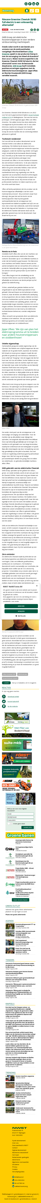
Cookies (15, 1169)
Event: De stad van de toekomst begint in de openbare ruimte (23, 950)
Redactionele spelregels (20, 1157)
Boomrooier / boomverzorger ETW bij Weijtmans (25, 876)
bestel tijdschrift (13, 701)
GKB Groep (17, 66)
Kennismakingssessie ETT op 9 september (25, 925)
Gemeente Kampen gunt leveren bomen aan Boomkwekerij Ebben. (19, 972)
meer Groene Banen (20, 900)
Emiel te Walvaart (7, 32)
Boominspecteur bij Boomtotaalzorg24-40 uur (24, 862)
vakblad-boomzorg (21, 1186)
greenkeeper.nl (19, 1194)
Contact (15, 1148)
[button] (20, 616)
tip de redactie (13, 706)
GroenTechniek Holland (10, 678)
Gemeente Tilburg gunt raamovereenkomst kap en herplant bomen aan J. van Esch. (20, 985)
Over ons (15, 1143)
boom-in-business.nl (11, 1199)
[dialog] (20, 601)
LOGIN (6, 683)
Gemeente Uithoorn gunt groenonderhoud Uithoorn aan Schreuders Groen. (20, 979)
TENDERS (10, 960)
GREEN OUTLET (13, 906)
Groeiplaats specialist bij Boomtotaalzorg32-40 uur (24, 855)
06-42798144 (19, 1183)
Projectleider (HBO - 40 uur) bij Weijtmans (25, 869)
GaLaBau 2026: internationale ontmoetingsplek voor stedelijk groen (25, 933)
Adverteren (16, 1160)
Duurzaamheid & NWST (20, 1145)
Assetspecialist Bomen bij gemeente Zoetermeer (24, 841)
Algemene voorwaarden (20, 1162)
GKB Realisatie (22, 674)
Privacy (14, 1167)
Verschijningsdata (18, 1172)
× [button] (37, 586)
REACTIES (6, 687)
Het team (15, 1155)
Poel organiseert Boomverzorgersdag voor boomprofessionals (24, 942)
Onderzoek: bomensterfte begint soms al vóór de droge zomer (25, 1110)
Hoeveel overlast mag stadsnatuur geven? (23, 1102)
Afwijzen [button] (21, 611)
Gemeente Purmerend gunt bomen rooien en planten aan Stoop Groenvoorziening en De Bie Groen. (20, 965)
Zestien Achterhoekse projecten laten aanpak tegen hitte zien (23, 1094)
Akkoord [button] (21, 606)
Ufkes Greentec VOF (9, 674)
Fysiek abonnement (19, 1141)
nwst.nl (34, 1199)
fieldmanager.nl (7, 1194)
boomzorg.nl (12, 1196)
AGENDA (10, 920)
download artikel (13, 697)
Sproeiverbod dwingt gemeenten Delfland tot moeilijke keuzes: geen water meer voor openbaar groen (25, 1085)
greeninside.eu (25, 1199)
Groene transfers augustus (25, 1076)
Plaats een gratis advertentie (16, 914)
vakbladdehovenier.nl (25, 1196)
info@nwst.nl (19, 1177)
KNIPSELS (10, 1003)
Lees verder (15, 601)
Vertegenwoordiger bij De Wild (24, 848)
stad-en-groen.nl (32, 1194)
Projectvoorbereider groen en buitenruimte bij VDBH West (25, 883)
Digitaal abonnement (19, 1150)
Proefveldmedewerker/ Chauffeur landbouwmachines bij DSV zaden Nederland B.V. (24, 891)
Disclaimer (15, 1164)
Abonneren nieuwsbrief (20, 1152)
